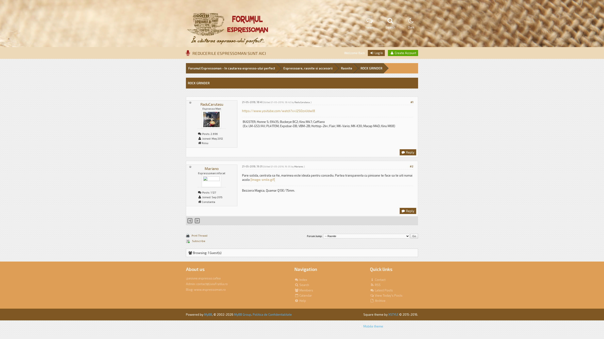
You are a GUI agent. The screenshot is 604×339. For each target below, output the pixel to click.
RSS (377, 285)
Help (302, 301)
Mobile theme (373, 326)
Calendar (305, 295)
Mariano (212, 168)
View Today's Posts (388, 295)
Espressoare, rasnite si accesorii (308, 68)
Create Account (405, 53)
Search (304, 285)
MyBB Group (242, 314)
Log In (378, 53)
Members (306, 290)
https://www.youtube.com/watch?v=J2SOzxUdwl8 (278, 111)
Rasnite (346, 68)
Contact (380, 280)
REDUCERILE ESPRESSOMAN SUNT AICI (229, 53)
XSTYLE (393, 314)
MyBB (208, 314)
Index (303, 280)
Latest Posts (383, 290)
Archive (380, 301)
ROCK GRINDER (371, 68)
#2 (411, 166)
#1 (412, 102)
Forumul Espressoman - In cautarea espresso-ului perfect (231, 68)
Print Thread (199, 235)
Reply (409, 152)
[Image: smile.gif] (263, 180)
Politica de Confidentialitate (272, 314)
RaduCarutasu (211, 104)
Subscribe (198, 240)
